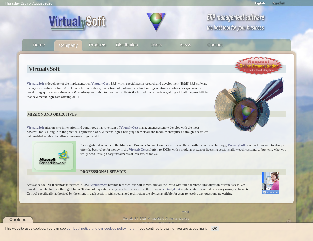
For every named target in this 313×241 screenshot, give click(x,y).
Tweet (185, 212)
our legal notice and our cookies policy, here (101, 228)
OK (214, 228)
